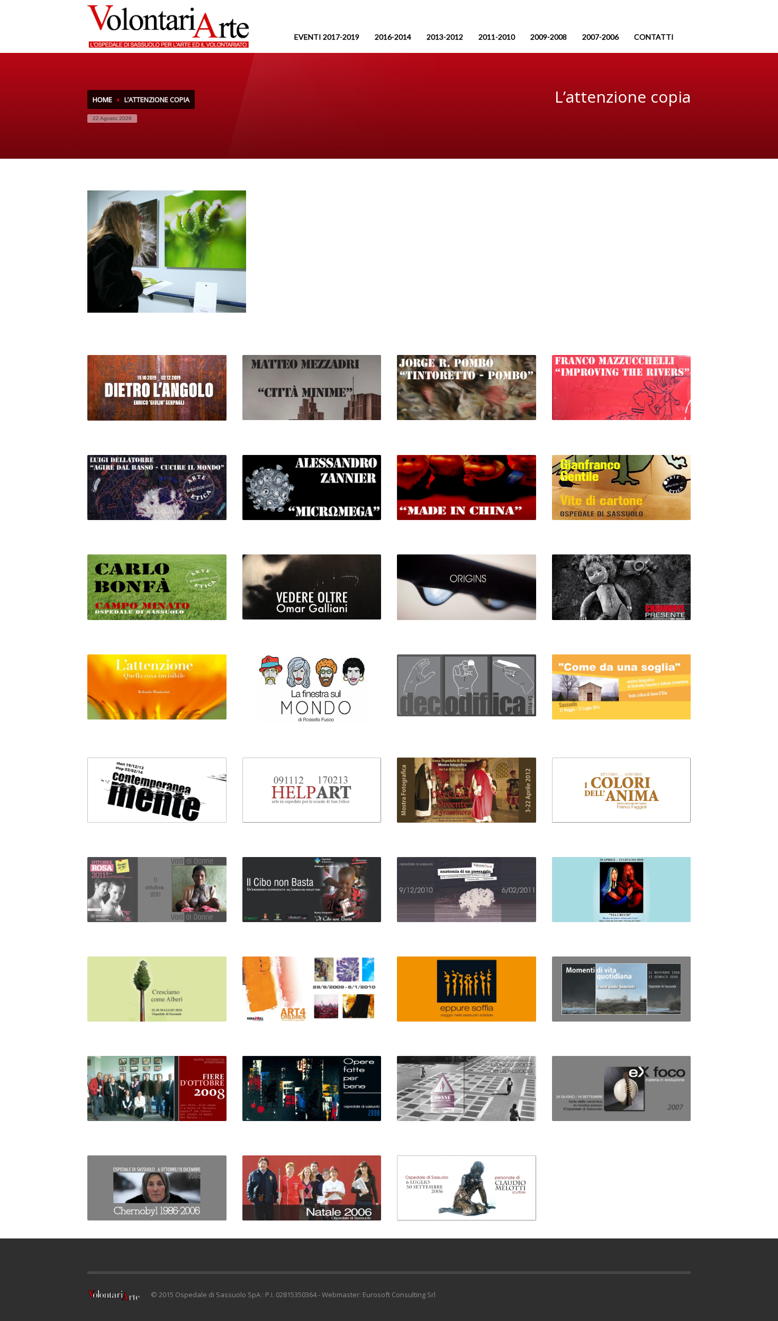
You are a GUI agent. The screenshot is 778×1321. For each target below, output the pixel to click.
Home (102, 99)
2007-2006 (600, 36)
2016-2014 (393, 36)
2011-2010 (496, 36)
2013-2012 (445, 36)
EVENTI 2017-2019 (326, 36)
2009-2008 (548, 36)
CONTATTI (654, 36)
